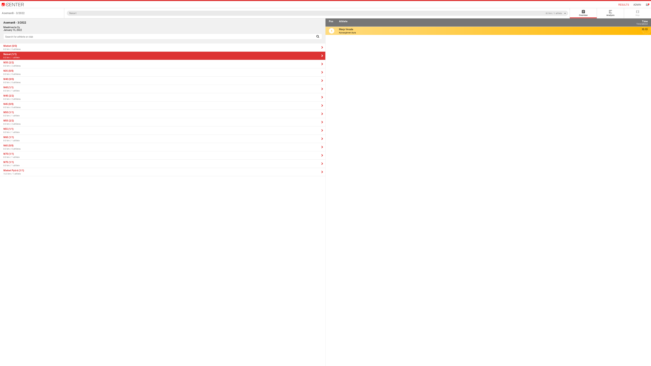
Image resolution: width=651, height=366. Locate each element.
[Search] (317, 36)
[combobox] (317, 13)
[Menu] (647, 5)
